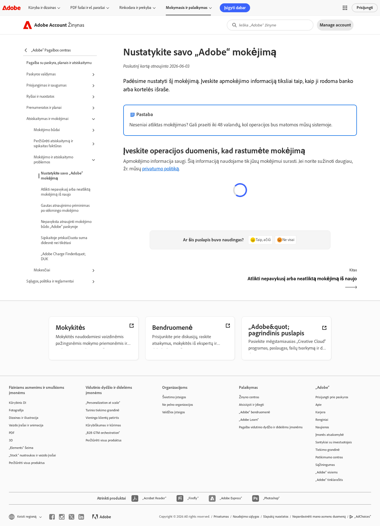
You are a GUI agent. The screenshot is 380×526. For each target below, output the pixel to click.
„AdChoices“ (362, 516)
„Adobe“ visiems (326, 472)
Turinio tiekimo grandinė (102, 410)
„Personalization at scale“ (103, 403)
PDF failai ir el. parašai (87, 7)
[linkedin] (81, 517)
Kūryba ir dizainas (42, 7)
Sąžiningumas (325, 465)
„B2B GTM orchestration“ (103, 433)
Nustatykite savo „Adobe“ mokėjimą (62, 176)
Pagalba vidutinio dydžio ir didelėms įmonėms (269, 427)
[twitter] (71, 517)
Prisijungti (365, 7)
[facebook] (52, 517)
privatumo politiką (160, 169)
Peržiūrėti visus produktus (27, 463)
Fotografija (16, 410)
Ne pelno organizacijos (177, 405)
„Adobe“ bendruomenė (254, 412)
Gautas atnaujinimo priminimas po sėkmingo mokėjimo (65, 208)
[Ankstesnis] (181, 283)
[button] (344, 7)
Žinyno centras (249, 397)
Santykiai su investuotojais (333, 442)
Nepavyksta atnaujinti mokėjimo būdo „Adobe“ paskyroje (66, 224)
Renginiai (321, 420)
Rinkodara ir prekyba (135, 7)
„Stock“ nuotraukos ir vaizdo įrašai (32, 455)
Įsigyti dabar (235, 7)
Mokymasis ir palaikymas (187, 7)
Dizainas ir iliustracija (23, 418)
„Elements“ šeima (21, 448)
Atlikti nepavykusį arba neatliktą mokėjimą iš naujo (65, 192)
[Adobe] (11, 7)
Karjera (320, 412)
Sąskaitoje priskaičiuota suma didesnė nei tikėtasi (64, 240)
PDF (11, 433)
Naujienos (322, 427)
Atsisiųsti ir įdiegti (251, 405)
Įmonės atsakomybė (329, 435)
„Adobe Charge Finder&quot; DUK (63, 256)
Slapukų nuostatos (275, 516)
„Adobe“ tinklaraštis (329, 480)
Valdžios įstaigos (173, 412)
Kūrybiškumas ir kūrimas (103, 425)
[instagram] (62, 517)
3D (11, 440)
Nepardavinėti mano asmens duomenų (319, 516)
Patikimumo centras (329, 457)
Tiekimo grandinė (327, 450)
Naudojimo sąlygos (246, 516)
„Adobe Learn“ (249, 420)
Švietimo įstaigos (174, 397)
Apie (318, 405)
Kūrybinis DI (17, 403)
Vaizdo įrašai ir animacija (26, 425)
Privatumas (221, 516)
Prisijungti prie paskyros (331, 397)
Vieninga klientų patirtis (102, 418)
